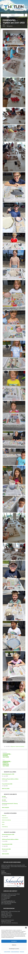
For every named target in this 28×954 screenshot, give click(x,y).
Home (4, 26)
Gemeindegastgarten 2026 (8, 774)
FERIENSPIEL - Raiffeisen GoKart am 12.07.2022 (7, 764)
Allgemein (13, 746)
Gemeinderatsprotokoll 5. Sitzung (10, 803)
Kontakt (3, 871)
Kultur (3, 822)
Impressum (22, 951)
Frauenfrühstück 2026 (7, 783)
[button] (26, 927)
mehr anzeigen (5, 807)
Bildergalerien (10, 26)
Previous (5, 752)
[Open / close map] (26, 15)
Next (4, 759)
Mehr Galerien (5, 853)
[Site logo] (14, 11)
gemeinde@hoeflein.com (9, 901)
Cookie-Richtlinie (7, 951)
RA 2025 (4, 800)
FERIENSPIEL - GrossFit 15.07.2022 (7, 755)
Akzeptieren (14, 941)
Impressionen (5, 817)
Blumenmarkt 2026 (6, 849)
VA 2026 (4, 796)
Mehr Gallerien (5, 788)
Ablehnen (14, 945)
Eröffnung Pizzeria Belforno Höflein (10, 779)
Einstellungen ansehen (14, 948)
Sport (3, 824)
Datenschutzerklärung (15, 951)
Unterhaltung (5, 826)
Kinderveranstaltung (20, 746)
